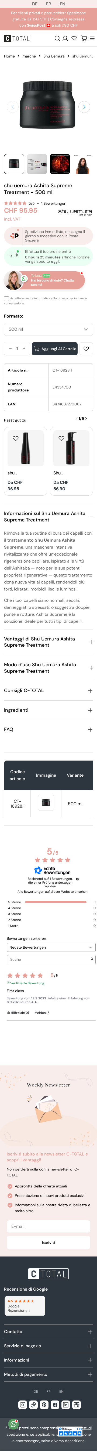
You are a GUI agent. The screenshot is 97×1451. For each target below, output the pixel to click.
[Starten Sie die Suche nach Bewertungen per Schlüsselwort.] (92, 959)
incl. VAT (12, 219)
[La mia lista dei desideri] (74, 38)
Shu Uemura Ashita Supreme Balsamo (62, 473)
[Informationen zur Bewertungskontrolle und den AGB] (77, 879)
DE (34, 3)
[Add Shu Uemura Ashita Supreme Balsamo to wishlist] (61, 438)
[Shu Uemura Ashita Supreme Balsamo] (71, 448)
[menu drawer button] (92, 38)
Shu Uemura (54, 56)
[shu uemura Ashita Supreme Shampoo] (26, 448)
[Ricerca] (57, 38)
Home (9, 56)
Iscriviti (48, 1242)
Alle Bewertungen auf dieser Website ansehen (53, 892)
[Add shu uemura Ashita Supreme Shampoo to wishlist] (15, 438)
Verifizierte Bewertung (27, 982)
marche (29, 56)
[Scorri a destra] (84, 107)
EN (62, 3)
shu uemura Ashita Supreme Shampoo (17, 473)
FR (48, 3)
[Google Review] (24, 1306)
